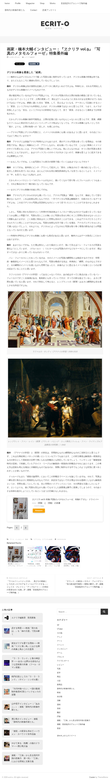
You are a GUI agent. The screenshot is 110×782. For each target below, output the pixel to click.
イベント (60, 645)
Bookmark (61, 539)
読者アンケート (49, 10)
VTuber (60, 629)
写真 (59, 669)
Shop (42, 3)
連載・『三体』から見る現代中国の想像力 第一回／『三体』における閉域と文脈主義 (26, 758)
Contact (33, 10)
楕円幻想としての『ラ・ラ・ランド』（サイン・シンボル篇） (26, 678)
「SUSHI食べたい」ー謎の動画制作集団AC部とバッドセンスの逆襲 (26, 691)
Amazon (39, 511)
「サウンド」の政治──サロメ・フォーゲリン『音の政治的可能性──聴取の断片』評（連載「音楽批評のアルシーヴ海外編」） (84, 582)
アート (12, 539)
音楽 (59, 728)
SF (58, 625)
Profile (18, 3)
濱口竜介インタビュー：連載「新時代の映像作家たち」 (25, 720)
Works (53, 3)
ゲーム (59, 653)
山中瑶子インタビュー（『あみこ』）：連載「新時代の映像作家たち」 (26, 707)
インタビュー (19, 539)
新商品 (59, 685)
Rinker (42, 506)
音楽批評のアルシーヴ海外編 (74, 3)
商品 (59, 677)
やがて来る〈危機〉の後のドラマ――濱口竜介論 (26, 744)
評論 (59, 716)
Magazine (30, 3)
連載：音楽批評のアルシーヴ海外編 (71, 724)
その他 (59, 633)
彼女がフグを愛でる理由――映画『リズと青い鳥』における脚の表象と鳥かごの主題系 (26, 646)
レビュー (60, 665)
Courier (92, 777)
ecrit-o (55, 24)
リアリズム (37, 539)
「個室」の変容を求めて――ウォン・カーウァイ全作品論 (26, 732)
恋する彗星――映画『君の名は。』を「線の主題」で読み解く (26, 631)
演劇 (59, 700)
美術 (26, 539)
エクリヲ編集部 (29, 57)
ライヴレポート (63, 661)
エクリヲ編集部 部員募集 (24, 617)
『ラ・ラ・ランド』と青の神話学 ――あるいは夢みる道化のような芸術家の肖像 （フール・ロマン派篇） (26, 663)
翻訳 (59, 712)
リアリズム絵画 (47, 539)
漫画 (59, 704)
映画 (59, 692)
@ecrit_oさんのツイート (66, 736)
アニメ (59, 637)
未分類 (59, 697)
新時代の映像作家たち (15, 10)
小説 (59, 681)
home (7, 3)
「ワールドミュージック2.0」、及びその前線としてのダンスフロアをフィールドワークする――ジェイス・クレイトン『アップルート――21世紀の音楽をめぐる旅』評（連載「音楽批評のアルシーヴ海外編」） (27, 585)
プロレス (60, 657)
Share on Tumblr (34, 63)
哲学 (59, 673)
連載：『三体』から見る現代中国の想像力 (73, 720)
